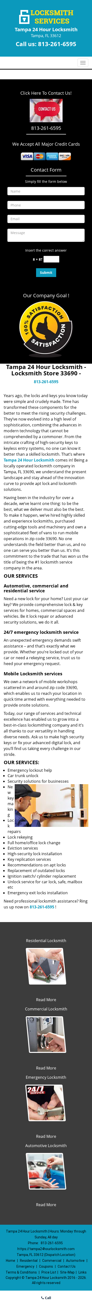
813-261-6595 (57, 44)
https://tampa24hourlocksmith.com (46, 1249)
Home (10, 1261)
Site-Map (67, 1272)
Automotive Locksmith (46, 1145)
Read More (46, 999)
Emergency (25, 1266)
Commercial (51, 1261)
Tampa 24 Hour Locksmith (29, 460)
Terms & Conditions (21, 1272)
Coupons (46, 1266)
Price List (48, 1272)
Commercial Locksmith (46, 1009)
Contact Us (67, 1266)
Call (47, 1297)
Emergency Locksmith (46, 1077)
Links (83, 1272)
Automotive (75, 1261)
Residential (29, 1261)
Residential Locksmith (46, 940)
